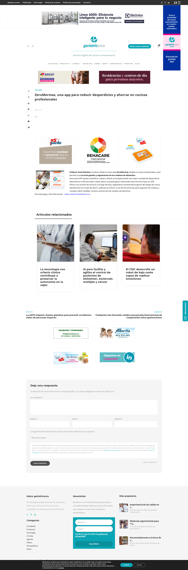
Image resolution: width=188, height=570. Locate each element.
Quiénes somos (14, 2)
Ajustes (139, 565)
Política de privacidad (71, 2)
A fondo (75, 63)
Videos (29, 542)
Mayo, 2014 (38, 110)
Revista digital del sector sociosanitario (94, 55)
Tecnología (87, 63)
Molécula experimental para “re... (144, 522)
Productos (64, 63)
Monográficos (116, 63)
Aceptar (126, 565)
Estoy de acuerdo (39, 438)
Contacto (87, 2)
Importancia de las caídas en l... (144, 506)
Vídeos (105, 63)
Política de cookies (52, 2)
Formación (128, 63)
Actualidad (53, 63)
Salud (137, 63)
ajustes (61, 568)
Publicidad (27, 2)
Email (74, 419)
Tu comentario (36, 398)
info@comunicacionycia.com (111, 450)
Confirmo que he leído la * (91, 535)
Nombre (33, 419)
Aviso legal (38, 2)
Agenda (97, 63)
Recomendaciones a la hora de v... (145, 539)
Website (118, 419)
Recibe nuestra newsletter (139, 46)
